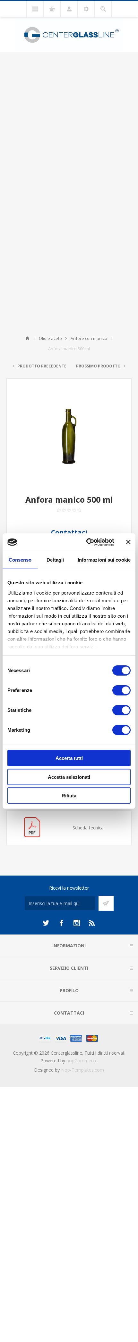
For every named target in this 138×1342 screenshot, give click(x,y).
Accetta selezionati (69, 776)
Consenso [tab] (20, 560)
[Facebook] (61, 923)
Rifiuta (69, 795)
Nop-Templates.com (82, 1070)
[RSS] (92, 923)
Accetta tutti (69, 758)
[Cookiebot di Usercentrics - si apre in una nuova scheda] (86, 542)
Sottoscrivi (106, 903)
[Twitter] (46, 923)
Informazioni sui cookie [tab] (104, 560)
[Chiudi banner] (128, 542)
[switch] (121, 690)
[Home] (27, 338)
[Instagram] (77, 923)
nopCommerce (82, 1061)
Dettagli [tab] (55, 560)
